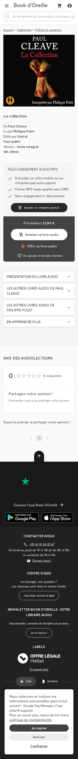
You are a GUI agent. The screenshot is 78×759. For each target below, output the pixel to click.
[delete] (39, 456)
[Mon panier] (60, 6)
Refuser (39, 737)
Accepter (39, 728)
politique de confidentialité (30, 720)
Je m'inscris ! (39, 633)
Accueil (8, 30)
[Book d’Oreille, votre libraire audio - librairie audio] (30, 6)
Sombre (52, 681)
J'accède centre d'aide (39, 595)
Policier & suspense (48, 30)
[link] (39, 246)
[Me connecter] (70, 6)
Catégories (24, 30)
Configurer (39, 746)
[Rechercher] (7, 16)
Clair (29, 681)
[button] (39, 277)
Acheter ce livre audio (41, 234)
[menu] (7, 6)
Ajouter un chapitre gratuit (41, 207)
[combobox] (39, 16)
